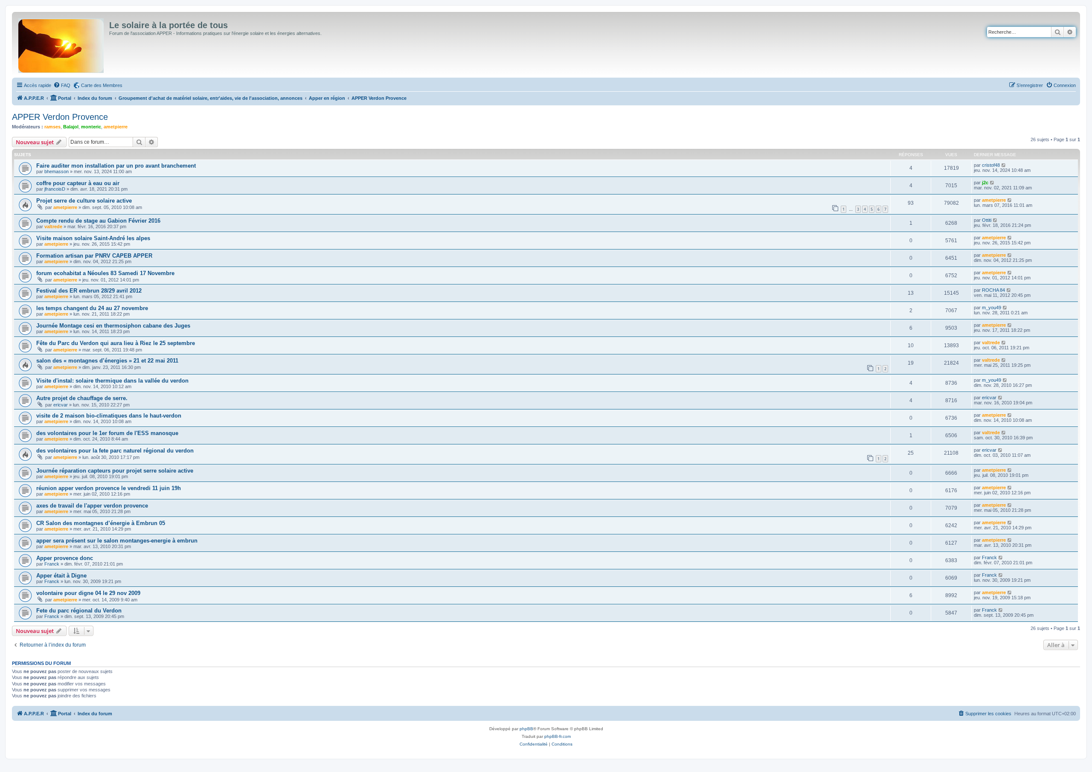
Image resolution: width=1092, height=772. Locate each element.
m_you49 (991, 307)
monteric (91, 126)
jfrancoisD (54, 189)
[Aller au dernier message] (1004, 165)
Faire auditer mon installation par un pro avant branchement (116, 166)
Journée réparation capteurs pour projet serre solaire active (114, 470)
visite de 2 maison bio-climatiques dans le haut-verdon (108, 415)
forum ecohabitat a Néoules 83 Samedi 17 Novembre (105, 273)
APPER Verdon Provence (60, 117)
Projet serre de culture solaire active (84, 200)
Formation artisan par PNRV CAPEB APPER (94, 255)
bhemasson (56, 171)
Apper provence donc (64, 558)
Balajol (70, 126)
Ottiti (986, 220)
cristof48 (991, 165)
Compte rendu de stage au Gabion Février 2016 (98, 221)
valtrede (53, 226)
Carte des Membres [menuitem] (101, 85)
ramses (52, 126)
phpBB (526, 728)
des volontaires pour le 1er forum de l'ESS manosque (107, 433)
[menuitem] (61, 85)
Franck (51, 563)
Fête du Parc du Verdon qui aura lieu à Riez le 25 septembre (115, 343)
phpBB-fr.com (557, 736)
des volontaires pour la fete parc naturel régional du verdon (115, 450)
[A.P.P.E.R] (61, 44)
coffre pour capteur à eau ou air (77, 183)
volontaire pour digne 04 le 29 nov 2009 (88, 593)
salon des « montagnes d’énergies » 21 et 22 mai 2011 (107, 360)
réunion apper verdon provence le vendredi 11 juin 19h (108, 488)
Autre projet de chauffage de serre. (82, 398)
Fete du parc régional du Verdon (79, 610)
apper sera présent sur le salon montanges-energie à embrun (116, 540)
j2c (985, 182)
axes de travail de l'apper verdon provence (92, 505)
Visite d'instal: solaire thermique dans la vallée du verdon (112, 380)
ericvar (60, 404)
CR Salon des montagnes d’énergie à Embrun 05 (100, 523)
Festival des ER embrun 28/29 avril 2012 (89, 290)
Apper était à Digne (61, 575)
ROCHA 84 (993, 290)
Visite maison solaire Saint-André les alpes (93, 238)
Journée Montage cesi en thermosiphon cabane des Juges (113, 325)
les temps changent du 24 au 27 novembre (92, 308)
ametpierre (116, 126)
